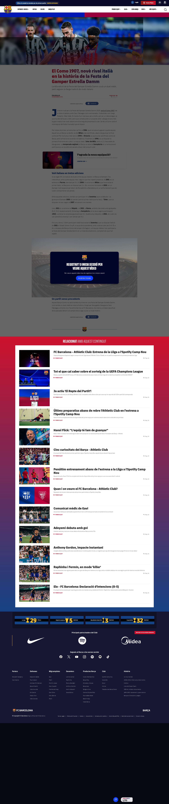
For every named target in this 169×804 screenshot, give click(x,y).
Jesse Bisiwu (69, 692)
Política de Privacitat (72, 716)
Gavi (50, 677)
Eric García (33, 692)
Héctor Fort (33, 695)
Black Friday (86, 698)
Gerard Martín (34, 686)
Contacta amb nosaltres (101, 716)
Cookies (82, 716)
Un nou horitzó (128, 677)
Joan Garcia (15, 680)
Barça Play (51, 9)
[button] (115, 799)
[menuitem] (165, 2)
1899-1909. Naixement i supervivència (135, 692)
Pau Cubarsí (33, 680)
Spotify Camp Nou (107, 677)
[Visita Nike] (35, 640)
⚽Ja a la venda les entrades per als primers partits (37, 3)
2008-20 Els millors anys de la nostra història (134, 681)
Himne (104, 686)
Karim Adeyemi (70, 689)
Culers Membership (88, 677)
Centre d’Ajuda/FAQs (89, 692)
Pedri (50, 680)
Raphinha (69, 680)
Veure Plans (149, 3)
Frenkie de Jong (53, 689)
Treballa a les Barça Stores (109, 689)
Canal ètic (105, 680)
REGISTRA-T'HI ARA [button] (84, 278)
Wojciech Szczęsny (17, 677)
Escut (103, 683)
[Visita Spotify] (82, 640)
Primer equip (115, 9)
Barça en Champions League (132, 695)
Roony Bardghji (70, 683)
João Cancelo (34, 698)
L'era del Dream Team (130, 686)
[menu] (165, 2)
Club (125, 9)
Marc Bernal (52, 695)
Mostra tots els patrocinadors (145, 632)
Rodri (50, 698)
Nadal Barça (86, 702)
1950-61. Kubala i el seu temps (132, 689)
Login (135, 2)
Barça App (86, 686)
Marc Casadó (52, 686)
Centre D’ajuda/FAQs (114, 716)
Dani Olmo (52, 692)
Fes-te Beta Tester (88, 695)
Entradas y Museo (88, 683)
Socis (143, 9)
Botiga (35, 9)
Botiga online (87, 689)
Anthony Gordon (71, 686)
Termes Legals (61, 716)
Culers (42, 9)
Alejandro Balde (34, 677)
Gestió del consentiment (128, 716)
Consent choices (140, 716)
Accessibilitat (89, 716)
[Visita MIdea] (131, 640)
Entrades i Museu (23, 9)
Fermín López (53, 683)
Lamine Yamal (70, 677)
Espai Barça (135, 9)
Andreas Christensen (36, 683)
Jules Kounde (34, 689)
